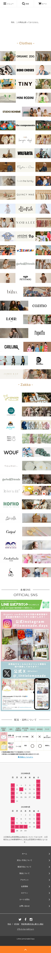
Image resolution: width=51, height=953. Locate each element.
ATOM (16, 924)
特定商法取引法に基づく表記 (32, 924)
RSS (9, 924)
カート (44, 4)
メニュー (10, 4)
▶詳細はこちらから (25, 757)
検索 (27, 4)
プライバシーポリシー (25, 929)
